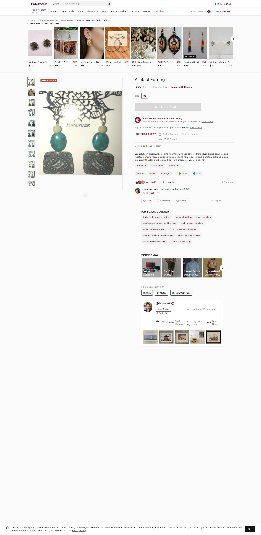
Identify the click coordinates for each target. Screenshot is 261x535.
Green (185, 173)
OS (144, 96)
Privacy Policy (78, 530)
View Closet (163, 309)
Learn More (196, 127)
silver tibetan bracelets (189, 235)
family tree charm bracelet (183, 229)
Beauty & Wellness (119, 11)
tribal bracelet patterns (154, 229)
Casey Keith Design (181, 87)
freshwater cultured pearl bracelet (159, 223)
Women (54, 11)
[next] (233, 39)
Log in (218, 3)
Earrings (165, 173)
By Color (161, 293)
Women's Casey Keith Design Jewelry (56, 20)
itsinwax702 (152, 182)
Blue (199, 173)
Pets (104, 11)
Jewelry (152, 173)
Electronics (92, 11)
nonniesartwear (150, 189)
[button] (58, 3)
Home (80, 11)
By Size (147, 293)
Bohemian (141, 165)
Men (63, 11)
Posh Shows (159, 11)
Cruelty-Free (157, 165)
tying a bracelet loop (180, 241)
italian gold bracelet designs (156, 217)
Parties (146, 11)
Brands (135, 11)
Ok (249, 529)
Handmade (174, 165)
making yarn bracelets (192, 223)
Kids (71, 11)
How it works (197, 11)
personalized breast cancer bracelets (193, 217)
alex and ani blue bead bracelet (158, 235)
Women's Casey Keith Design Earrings (93, 20)
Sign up (227, 3)
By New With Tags (181, 293)
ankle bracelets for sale (154, 241)
